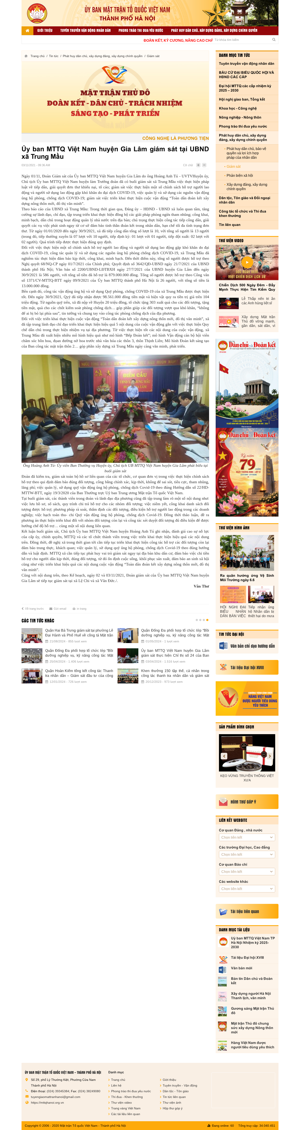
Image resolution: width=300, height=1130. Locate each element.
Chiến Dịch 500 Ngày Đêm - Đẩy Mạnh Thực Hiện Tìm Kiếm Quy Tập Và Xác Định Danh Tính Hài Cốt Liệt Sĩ (247, 287)
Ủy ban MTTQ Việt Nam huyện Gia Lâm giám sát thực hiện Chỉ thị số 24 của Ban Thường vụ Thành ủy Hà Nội (175, 653)
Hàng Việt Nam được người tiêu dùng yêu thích (252, 1045)
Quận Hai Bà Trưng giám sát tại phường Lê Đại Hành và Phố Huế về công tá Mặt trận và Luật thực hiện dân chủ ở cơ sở (79, 633)
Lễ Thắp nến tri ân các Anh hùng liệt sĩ (258, 301)
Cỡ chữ (188, 165)
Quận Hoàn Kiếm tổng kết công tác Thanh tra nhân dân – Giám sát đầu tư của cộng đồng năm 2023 (79, 673)
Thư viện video (231, 240)
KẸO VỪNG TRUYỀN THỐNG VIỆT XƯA (247, 778)
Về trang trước (34, 608)
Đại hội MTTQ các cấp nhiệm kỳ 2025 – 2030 (245, 88)
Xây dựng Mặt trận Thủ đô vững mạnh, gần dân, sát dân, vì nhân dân (258, 321)
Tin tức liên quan (174, 1097)
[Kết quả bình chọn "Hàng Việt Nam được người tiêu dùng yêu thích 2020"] (247, 698)
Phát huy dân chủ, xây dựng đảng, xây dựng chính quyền (214, 30)
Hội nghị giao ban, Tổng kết (242, 99)
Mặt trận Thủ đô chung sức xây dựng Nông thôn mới (252, 1028)
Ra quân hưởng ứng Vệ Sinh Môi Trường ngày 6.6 (247, 578)
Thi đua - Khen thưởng (127, 1097)
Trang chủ (38, 56)
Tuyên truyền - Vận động (180, 1085)
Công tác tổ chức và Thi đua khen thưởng (242, 213)
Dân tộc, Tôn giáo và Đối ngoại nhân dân (244, 200)
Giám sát (153, 56)
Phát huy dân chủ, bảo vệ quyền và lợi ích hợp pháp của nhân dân (246, 153)
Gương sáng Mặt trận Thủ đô (252, 1011)
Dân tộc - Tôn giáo (176, 1091)
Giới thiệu (44, 30)
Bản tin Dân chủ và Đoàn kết (252, 981)
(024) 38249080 (89, 1091)
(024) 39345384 (58, 1091)
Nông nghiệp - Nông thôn (240, 117)
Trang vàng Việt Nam (126, 1108)
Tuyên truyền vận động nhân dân (85, 30)
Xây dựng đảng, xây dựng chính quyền (247, 187)
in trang (81, 608)
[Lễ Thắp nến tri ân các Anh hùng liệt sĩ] (229, 303)
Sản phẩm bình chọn (236, 727)
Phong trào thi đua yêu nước (141, 30)
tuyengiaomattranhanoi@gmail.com (55, 1097)
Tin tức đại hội (231, 634)
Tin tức (53, 56)
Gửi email (60, 608)
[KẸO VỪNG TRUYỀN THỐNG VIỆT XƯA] (247, 752)
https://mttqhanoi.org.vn (47, 1102)
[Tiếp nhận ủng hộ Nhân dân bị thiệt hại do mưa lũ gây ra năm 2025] (261, 594)
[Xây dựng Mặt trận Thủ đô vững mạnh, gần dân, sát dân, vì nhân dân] (229, 321)
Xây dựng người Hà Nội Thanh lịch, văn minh (251, 996)
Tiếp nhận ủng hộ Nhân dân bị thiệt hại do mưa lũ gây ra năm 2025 (261, 611)
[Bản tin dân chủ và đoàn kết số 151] (247, 472)
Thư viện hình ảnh (234, 527)
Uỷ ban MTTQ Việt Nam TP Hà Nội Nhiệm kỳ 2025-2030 (253, 942)
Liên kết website (233, 820)
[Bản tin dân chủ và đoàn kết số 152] (247, 383)
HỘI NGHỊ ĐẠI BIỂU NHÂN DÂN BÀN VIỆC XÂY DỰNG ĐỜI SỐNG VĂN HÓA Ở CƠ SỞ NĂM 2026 (233, 611)
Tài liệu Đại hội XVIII (247, 957)
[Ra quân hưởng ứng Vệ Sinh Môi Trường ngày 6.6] (247, 553)
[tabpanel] (115, 658)
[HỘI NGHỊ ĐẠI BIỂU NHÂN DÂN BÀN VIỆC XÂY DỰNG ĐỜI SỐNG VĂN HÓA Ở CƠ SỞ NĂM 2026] (233, 594)
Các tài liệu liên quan (125, 1114)
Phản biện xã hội (240, 175)
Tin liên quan (229, 225)
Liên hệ (116, 1085)
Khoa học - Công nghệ (238, 108)
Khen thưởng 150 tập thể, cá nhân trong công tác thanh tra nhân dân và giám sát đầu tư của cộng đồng (175, 673)
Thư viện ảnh (172, 1102)
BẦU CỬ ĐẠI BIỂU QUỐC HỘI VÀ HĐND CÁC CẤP (246, 75)
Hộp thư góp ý (173, 1108)
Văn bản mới (241, 968)
